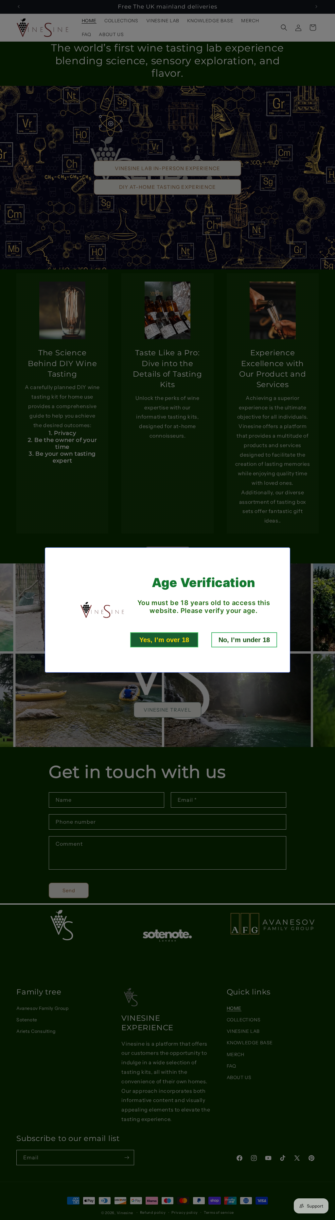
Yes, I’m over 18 (164, 639)
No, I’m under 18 (244, 639)
